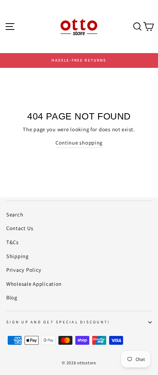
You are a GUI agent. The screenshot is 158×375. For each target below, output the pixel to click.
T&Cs (12, 242)
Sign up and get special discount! (58, 321)
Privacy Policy (24, 269)
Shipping (17, 256)
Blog (11, 297)
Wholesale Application (34, 283)
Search (14, 214)
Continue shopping (79, 142)
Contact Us (19, 228)
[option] (79, 60)
